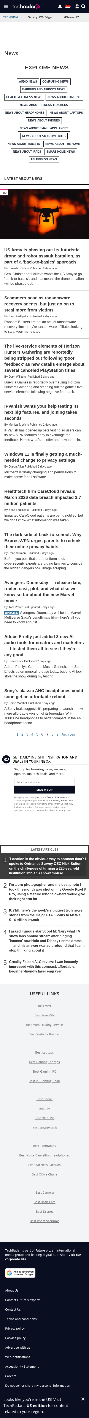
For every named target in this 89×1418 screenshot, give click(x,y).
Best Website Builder (44, 1034)
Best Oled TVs (44, 1118)
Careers (10, 1376)
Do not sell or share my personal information (37, 1385)
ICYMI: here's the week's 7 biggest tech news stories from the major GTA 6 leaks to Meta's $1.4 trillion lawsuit (45, 915)
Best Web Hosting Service (44, 1025)
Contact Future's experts (22, 1300)
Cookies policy (15, 1338)
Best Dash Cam (45, 1202)
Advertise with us (17, 1347)
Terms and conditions (21, 1319)
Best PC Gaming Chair (44, 1081)
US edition (37, 1405)
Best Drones (44, 1211)
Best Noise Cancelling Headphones (44, 1155)
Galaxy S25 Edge (40, 17)
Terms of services (56, 797)
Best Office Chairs (44, 1174)
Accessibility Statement (22, 1366)
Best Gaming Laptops (44, 1062)
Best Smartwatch (44, 1128)
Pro (4, 192)
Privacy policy (15, 1328)
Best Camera (44, 1192)
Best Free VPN (45, 1015)
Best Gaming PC (44, 1071)
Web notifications (17, 1357)
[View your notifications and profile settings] (60, 6)
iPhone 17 (71, 17)
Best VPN (44, 1006)
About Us (11, 1290)
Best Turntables (44, 1146)
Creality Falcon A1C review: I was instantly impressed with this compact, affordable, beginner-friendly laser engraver (43, 966)
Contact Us (13, 1309)
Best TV (44, 1109)
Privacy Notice (60, 800)
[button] (83, 6)
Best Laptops (44, 1052)
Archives (68, 734)
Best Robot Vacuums (44, 1221)
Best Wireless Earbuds (44, 1165)
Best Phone (45, 1099)
